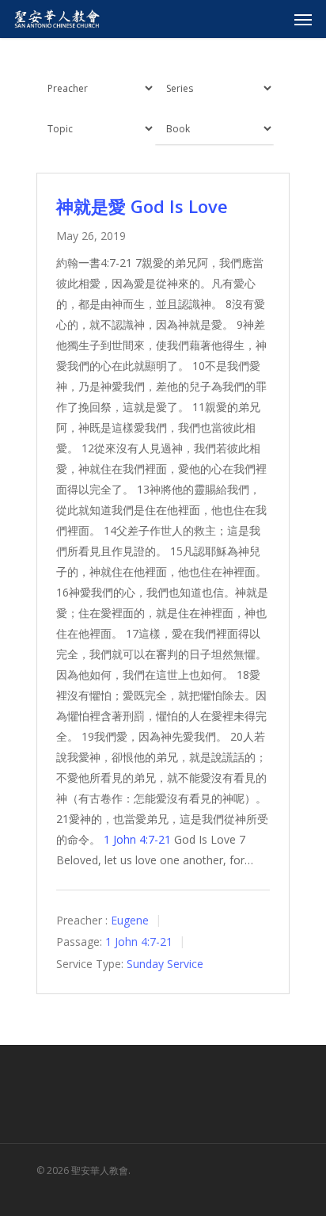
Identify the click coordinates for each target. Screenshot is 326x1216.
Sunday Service (165, 963)
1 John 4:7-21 (137, 839)
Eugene (130, 920)
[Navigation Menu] (303, 19)
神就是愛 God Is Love (142, 206)
